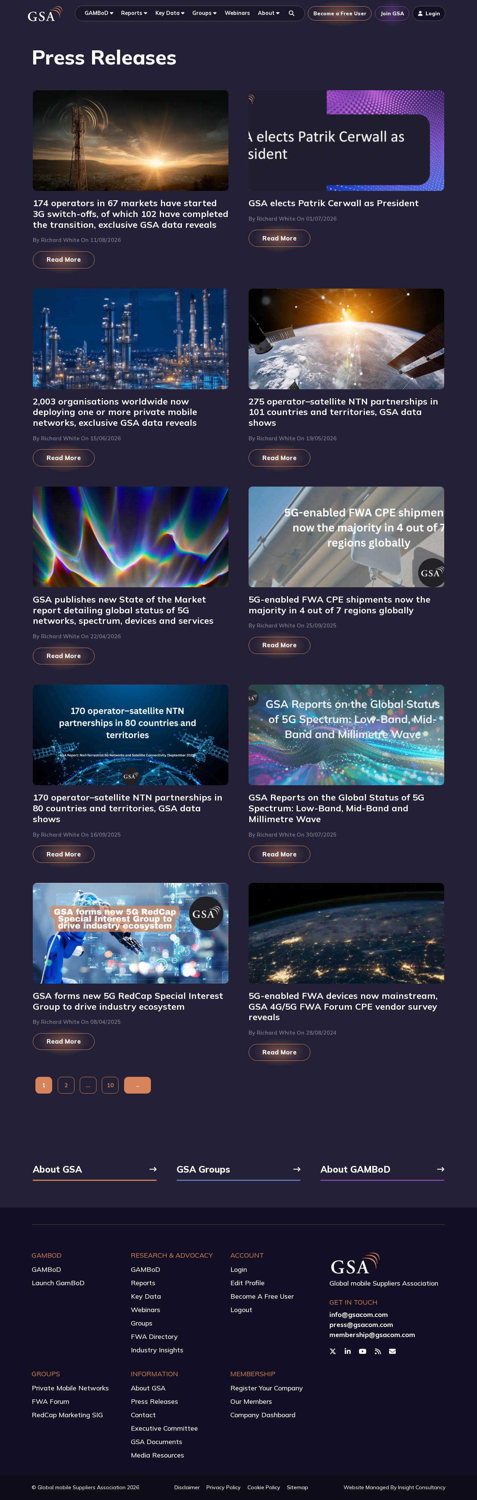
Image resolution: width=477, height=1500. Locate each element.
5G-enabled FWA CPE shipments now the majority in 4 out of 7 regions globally (339, 605)
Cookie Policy (263, 1487)
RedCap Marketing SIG (67, 1415)
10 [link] (110, 1085)
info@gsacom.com (358, 1314)
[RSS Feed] (379, 1352)
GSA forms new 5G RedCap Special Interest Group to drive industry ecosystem (128, 1001)
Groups (141, 1323)
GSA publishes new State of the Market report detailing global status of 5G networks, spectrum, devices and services (123, 610)
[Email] (393, 1352)
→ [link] (137, 1085)
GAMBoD (46, 1269)
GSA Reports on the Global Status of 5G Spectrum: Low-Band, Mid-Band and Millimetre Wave (336, 808)
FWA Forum (50, 1401)
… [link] (88, 1085)
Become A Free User (262, 1296)
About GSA (57, 1170)
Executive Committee (164, 1428)
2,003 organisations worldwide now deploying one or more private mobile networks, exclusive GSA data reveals (115, 412)
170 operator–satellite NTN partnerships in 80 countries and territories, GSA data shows (127, 808)
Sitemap (297, 1487)
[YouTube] (363, 1352)
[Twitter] (333, 1352)
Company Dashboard (263, 1415)
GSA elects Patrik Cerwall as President (334, 202)
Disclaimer (187, 1487)
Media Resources (157, 1455)
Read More (64, 259)
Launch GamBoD (58, 1283)
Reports (143, 1283)
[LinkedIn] (349, 1352)
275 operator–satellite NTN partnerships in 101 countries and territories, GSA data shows (343, 412)
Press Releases (154, 1401)
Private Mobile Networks (70, 1388)
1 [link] (43, 1085)
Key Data (146, 1296)
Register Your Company (266, 1388)
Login (238, 1269)
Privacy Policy (223, 1487)
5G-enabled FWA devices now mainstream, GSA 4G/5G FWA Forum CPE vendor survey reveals (343, 1006)
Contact (143, 1415)
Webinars (145, 1309)
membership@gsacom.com (372, 1334)
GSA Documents (156, 1441)
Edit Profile (247, 1283)
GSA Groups (203, 1170)
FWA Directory (154, 1336)
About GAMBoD (355, 1170)
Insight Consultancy (421, 1487)
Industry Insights (157, 1350)
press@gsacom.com (361, 1324)
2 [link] (66, 1085)
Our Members (251, 1401)
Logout (241, 1309)
